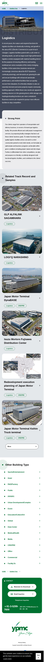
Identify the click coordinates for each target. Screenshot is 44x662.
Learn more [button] (7, 659)
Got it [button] (38, 656)
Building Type (13, 8)
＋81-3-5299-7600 (11, 608)
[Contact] (36, 3)
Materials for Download (22, 587)
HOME (4, 8)
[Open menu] (41, 3)
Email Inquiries (19, 594)
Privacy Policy (22, 642)
